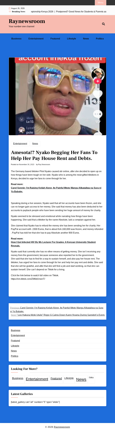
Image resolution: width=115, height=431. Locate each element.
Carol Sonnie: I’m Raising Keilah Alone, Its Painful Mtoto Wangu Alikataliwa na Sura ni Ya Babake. (56, 190)
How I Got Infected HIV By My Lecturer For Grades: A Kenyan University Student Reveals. (53, 244)
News (86, 38)
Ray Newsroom (44, 164)
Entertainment (35, 38)
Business (16, 38)
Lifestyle (71, 38)
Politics (100, 38)
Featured (55, 38)
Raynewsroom (27, 21)
